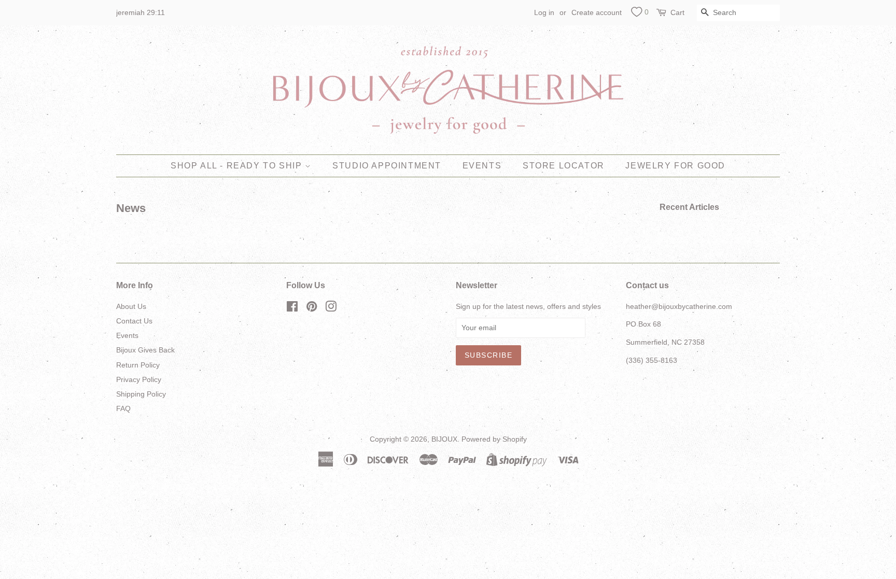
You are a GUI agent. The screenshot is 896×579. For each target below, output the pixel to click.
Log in (544, 12)
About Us (131, 306)
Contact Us (134, 321)
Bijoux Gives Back (145, 350)
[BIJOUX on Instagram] (331, 308)
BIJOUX (444, 439)
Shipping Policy (141, 394)
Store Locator (564, 165)
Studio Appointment (386, 165)
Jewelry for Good (675, 165)
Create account (596, 12)
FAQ (123, 408)
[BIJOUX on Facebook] (292, 308)
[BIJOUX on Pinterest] (311, 308)
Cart (677, 12)
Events (482, 165)
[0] (636, 13)
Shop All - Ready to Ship (238, 165)
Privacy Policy (138, 379)
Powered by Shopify (494, 439)
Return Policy (138, 365)
